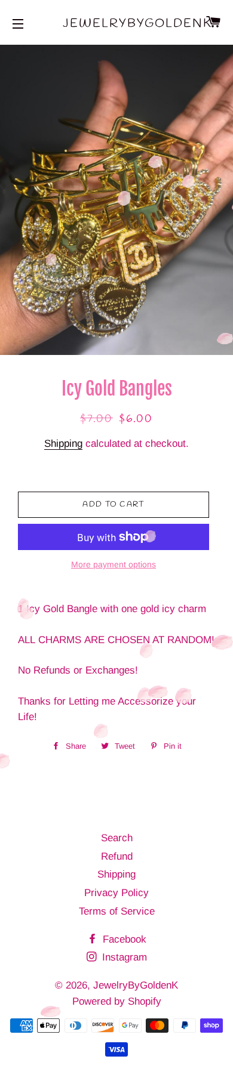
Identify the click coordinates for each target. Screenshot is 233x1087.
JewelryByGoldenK (116, 24)
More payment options (113, 564)
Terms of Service (117, 911)
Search (117, 838)
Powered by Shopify (116, 1001)
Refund (117, 856)
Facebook (123, 939)
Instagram (123, 957)
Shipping (63, 443)
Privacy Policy (116, 892)
